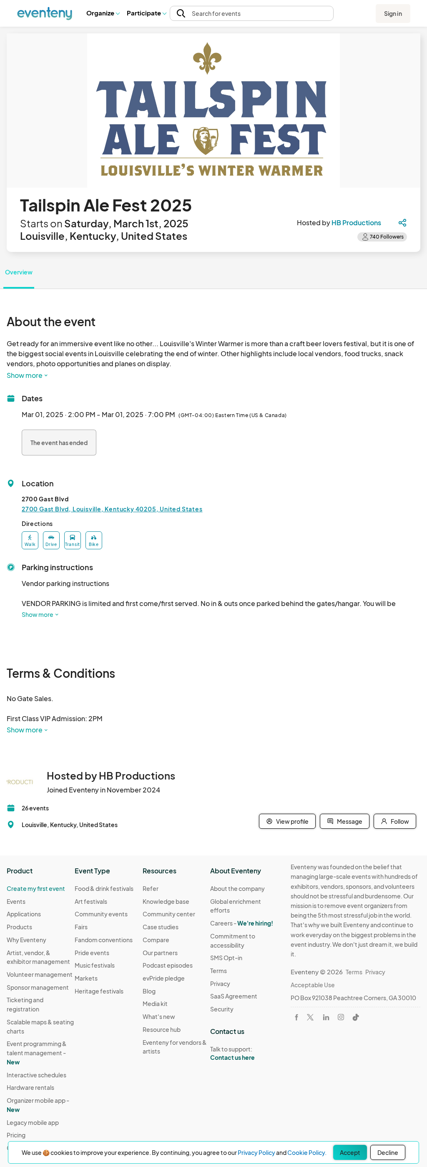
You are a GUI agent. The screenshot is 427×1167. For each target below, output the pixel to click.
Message (349, 821)
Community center (169, 914)
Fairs (81, 927)
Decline (387, 1152)
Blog (149, 991)
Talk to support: (232, 1053)
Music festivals (95, 965)
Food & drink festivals (104, 888)
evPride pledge (164, 978)
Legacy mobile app (33, 1122)
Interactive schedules (36, 1075)
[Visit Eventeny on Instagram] (341, 1017)
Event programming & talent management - (37, 1052)
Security (222, 1009)
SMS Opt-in (226, 957)
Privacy (220, 983)
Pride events (92, 952)
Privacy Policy (256, 1152)
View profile (292, 821)
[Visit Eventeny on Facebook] (296, 1017)
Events (16, 901)
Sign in (393, 13)
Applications (24, 914)
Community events (101, 914)
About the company (237, 888)
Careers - (241, 923)
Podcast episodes (168, 965)
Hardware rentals (30, 1087)
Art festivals (91, 901)
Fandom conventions (104, 939)
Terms (218, 970)
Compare (156, 939)
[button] (103, 13)
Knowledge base (166, 901)
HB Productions (356, 222)
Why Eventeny (26, 939)
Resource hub (162, 1029)
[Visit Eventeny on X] (310, 1017)
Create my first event (36, 888)
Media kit (155, 1003)
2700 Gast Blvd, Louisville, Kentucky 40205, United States (112, 509)
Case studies (160, 927)
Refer (150, 888)
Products (19, 927)
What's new (159, 1016)
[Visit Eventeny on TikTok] (356, 1017)
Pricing (16, 1135)
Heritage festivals (99, 991)
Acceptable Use (313, 984)
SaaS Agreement (233, 996)
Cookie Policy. (307, 1152)
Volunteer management (40, 974)
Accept (350, 1152)
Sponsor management (38, 987)
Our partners (160, 952)
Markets (86, 978)
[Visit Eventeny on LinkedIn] (326, 1017)
